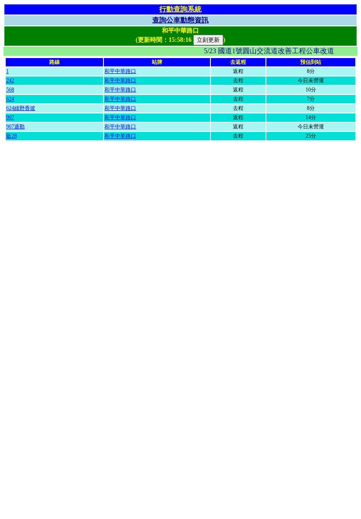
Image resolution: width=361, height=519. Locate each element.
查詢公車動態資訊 (180, 20)
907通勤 (15, 127)
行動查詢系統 (180, 9)
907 (10, 117)
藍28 (11, 136)
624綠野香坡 (20, 108)
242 (10, 80)
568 (10, 90)
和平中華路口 (120, 71)
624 (10, 99)
